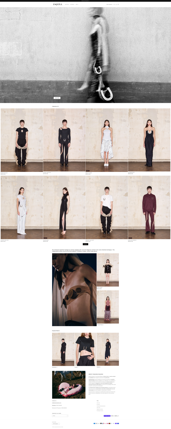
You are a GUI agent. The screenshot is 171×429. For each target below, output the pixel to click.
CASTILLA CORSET (99, 287)
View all (85, 244)
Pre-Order (98, 404)
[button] (67, 4)
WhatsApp (54, 405)
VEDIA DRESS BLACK (131, 172)
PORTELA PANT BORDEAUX (132, 240)
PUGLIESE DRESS (46, 240)
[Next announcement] (119, 1)
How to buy (98, 407)
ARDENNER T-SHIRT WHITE (90, 240)
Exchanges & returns (100, 410)
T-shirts (75, 367)
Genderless (54, 367)
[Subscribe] (67, 416)
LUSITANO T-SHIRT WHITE (5, 240)
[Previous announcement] (52, 1)
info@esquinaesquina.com (56, 402)
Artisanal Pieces (100, 324)
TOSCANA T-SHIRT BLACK (47, 172)
